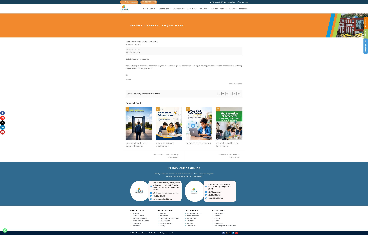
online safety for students (198, 143)
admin (139, 45)
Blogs (232, 9)
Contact (224, 9)
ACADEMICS (164, 9)
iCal (127, 75)
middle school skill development (165, 144)
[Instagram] (227, 233)
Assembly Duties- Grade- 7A (229, 156)
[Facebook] (223, 233)
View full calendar (235, 84)
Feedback (243, 9)
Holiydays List (366, 46)
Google (128, 79)
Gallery (203, 9)
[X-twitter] (230, 233)
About (152, 9)
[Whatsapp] (5, 230)
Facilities (191, 9)
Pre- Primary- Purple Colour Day (165, 156)
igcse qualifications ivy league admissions (136, 144)
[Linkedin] (233, 233)
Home (145, 9)
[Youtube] (236, 233)
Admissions (178, 9)
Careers (214, 9)
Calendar (366, 34)
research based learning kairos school (227, 144)
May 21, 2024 (129, 45)
